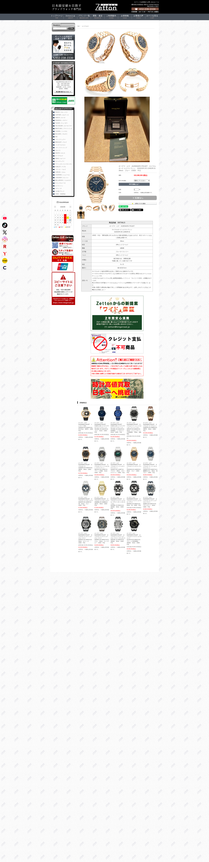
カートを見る (152, 17)
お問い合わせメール (153, 2)
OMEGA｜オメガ (60, 117)
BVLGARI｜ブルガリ (61, 134)
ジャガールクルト (60, 145)
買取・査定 (98, 17)
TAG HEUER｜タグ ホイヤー (63, 126)
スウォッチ (58, 188)
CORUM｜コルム (60, 172)
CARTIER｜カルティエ (62, 115)
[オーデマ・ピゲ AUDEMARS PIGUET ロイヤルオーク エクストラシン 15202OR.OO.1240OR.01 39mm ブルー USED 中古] (134, 460)
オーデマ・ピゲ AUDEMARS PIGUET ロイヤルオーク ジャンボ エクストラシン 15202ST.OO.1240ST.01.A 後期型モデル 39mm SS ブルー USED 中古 (151, 467)
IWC (56, 136)
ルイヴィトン (59, 186)
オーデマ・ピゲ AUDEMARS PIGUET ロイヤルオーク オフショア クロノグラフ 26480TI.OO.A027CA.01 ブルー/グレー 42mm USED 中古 (150, 502)
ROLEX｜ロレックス (61, 112)
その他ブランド (59, 191)
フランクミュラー (60, 139)
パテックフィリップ (61, 147)
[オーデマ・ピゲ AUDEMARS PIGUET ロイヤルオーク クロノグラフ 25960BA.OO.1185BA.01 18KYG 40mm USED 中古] (101, 494)
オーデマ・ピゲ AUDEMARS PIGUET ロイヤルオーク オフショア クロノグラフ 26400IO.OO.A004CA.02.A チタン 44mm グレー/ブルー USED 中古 (102, 538)
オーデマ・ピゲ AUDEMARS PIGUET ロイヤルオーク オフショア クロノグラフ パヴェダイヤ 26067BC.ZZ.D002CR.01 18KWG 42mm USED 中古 (118, 538)
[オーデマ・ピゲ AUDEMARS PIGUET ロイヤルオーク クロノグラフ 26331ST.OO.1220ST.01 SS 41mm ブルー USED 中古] (85, 494)
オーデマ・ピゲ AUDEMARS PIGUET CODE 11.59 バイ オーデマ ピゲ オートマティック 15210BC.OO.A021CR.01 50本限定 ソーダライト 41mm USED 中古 (118, 427)
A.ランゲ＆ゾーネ (60, 183)
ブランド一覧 (84, 17)
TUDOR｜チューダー (61, 123)
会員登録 (143, 2)
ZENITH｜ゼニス (60, 153)
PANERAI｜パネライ (61, 120)
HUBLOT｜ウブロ (60, 166)
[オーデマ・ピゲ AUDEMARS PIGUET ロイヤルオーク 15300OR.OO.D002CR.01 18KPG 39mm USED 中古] (85, 460)
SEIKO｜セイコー (60, 158)
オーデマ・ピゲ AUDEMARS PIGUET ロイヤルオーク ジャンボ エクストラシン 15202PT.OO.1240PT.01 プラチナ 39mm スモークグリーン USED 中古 (118, 467)
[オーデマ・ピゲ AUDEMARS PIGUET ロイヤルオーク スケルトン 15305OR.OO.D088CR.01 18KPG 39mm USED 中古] (150, 419)
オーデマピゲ (85, 26)
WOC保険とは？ (134, 184)
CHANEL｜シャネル (61, 131)
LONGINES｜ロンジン (61, 177)
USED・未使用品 (60, 194)
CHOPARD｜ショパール (62, 175)
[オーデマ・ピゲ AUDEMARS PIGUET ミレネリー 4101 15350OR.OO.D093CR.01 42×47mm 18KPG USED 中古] (85, 419)
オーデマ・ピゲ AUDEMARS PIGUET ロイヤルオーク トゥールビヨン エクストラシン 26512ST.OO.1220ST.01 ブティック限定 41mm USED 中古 (101, 467)
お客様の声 (138, 17)
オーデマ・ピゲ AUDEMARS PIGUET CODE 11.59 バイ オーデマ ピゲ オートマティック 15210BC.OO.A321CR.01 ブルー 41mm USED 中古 (101, 427)
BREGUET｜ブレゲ (61, 142)
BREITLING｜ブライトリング (63, 128)
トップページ (57, 17)
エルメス (57, 150)
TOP (78, 26)
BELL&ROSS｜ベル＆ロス (63, 180)
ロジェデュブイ (59, 161)
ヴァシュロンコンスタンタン (63, 164)
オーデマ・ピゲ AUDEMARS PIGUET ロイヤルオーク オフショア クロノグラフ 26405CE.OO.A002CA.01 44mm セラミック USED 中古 (85, 538)
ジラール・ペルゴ (60, 169)
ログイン (136, 2)
